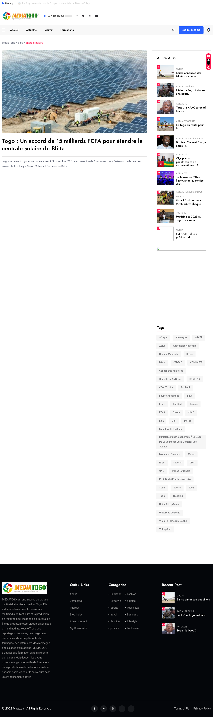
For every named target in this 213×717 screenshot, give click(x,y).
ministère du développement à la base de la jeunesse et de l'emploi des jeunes (180, 442)
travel (113, 614)
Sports (191, 121)
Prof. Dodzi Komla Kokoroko (175, 479)
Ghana (176, 412)
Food (162, 404)
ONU (161, 471)
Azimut (49, 30)
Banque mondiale (168, 354)
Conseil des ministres (171, 370)
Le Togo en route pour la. (190, 126)
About (73, 594)
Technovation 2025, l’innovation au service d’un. (190, 180)
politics (131, 600)
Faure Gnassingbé (169, 395)
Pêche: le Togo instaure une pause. (190, 92)
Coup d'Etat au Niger (170, 379)
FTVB (162, 412)
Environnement (195, 192)
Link (161, 420)
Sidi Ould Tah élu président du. (186, 235)
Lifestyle (115, 600)
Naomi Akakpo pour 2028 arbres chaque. (188, 202)
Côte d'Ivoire (166, 387)
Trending (178, 496)
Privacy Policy (202, 708)
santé (162, 487)
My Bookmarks (78, 628)
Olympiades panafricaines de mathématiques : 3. (187, 162)
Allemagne (181, 337)
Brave (189, 354)
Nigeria (177, 462)
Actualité (31, 30)
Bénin (162, 362)
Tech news (133, 607)
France (194, 404)
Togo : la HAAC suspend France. (191, 109)
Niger (162, 462)
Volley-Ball (165, 529)
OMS (192, 462)
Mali (174, 420)
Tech (191, 487)
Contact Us (76, 600)
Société (199, 139)
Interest (74, 607)
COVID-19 (194, 379)
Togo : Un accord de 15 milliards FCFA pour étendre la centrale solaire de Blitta (72, 144)
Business (115, 594)
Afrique (163, 337)
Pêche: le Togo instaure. (191, 615)
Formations (67, 30)
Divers (179, 69)
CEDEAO (177, 362)
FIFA (189, 395)
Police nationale (181, 471)
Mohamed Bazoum (169, 454)
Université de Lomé (169, 512)
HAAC (191, 412)
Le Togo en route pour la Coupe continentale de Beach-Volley (56, 3)
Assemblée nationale (184, 345)
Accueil (14, 30)
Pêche (190, 87)
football (177, 404)
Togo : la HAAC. (187, 630)
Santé (190, 139)
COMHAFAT (196, 362)
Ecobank (185, 387)
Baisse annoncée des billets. (193, 599)
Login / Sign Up (191, 30)
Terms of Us (181, 708)
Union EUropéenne (169, 504)
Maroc (187, 420)
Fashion (131, 594)
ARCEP (199, 337)
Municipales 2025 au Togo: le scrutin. (188, 218)
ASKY (162, 345)
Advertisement (78, 621)
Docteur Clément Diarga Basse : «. (191, 144)
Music (191, 454)
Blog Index (76, 614)
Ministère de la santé (171, 429)
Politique (181, 213)
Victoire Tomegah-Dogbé (173, 521)
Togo (162, 496)
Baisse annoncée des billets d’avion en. (188, 74)
